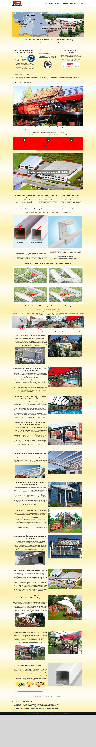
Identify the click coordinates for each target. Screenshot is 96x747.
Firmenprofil (58, 713)
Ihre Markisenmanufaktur (49, 696)
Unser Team (62, 713)
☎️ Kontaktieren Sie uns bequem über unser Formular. (48, 42)
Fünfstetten (23, 61)
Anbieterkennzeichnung (50, 713)
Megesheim (27, 63)
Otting (22, 64)
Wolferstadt (18, 61)
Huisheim (25, 64)
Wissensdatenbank (44, 713)
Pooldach (23, 379)
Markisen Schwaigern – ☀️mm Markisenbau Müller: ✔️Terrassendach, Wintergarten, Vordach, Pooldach (36, 708)
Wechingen (31, 64)
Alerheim (22, 63)
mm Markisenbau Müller (38, 696)
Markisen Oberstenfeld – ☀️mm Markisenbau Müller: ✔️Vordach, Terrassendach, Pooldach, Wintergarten (36, 704)
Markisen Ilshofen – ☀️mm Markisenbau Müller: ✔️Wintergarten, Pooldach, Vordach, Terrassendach (35, 706)
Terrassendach (66, 203)
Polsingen (18, 63)
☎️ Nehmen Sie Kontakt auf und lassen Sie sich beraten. (30, 690)
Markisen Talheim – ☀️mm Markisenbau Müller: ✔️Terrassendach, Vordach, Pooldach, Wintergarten (35, 705)
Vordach (21, 482)
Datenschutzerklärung (67, 713)
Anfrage (55, 713)
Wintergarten (41, 78)
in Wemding (59, 696)
